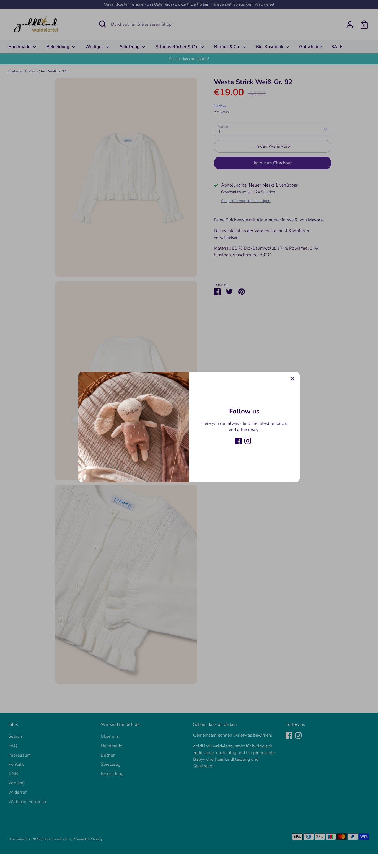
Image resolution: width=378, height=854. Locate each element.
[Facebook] (238, 441)
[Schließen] (292, 379)
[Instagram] (247, 441)
